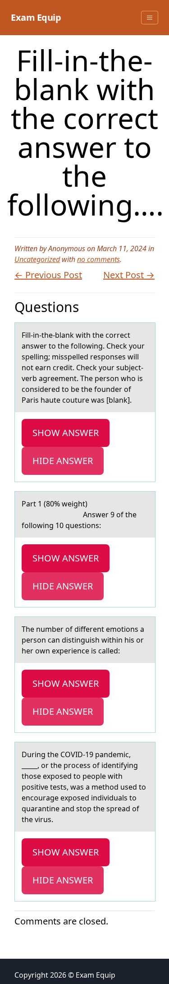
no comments (98, 259)
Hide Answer (62, 461)
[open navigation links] (149, 17)
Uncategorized (37, 259)
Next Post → (129, 275)
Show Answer (65, 433)
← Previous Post (48, 275)
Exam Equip (36, 17)
